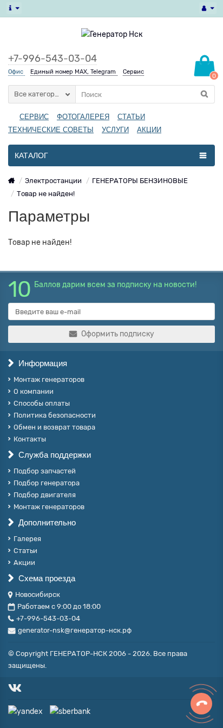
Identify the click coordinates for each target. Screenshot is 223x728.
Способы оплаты (42, 403)
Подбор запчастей (45, 471)
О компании (34, 391)
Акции (24, 562)
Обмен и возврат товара (54, 427)
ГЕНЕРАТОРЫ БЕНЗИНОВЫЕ (140, 181)
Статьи (25, 551)
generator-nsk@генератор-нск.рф (75, 630)
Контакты (30, 439)
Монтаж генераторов (49, 379)
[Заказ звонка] (201, 703)
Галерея (27, 539)
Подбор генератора (47, 483)
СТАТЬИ (131, 117)
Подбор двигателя (45, 495)
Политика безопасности (55, 415)
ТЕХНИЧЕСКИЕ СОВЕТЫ (51, 130)
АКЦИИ (149, 130)
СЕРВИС (34, 117)
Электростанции (53, 181)
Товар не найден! (46, 194)
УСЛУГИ (115, 130)
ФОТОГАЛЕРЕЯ (83, 117)
